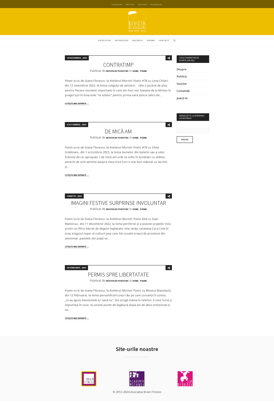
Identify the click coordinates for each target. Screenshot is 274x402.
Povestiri (104, 40)
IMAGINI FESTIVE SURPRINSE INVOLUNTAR (118, 202)
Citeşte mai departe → (77, 103)
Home (135, 71)
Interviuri (122, 40)
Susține (182, 84)
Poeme (151, 40)
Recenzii (137, 40)
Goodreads (156, 4)
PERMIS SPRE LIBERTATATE (118, 274)
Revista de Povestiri (117, 71)
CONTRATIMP (118, 64)
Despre (181, 69)
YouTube (142, 4)
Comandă (183, 91)
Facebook (117, 4)
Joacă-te (182, 98)
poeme (143, 71)
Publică (182, 76)
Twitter (129, 4)
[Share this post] (169, 58)
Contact (164, 40)
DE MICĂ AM (118, 131)
